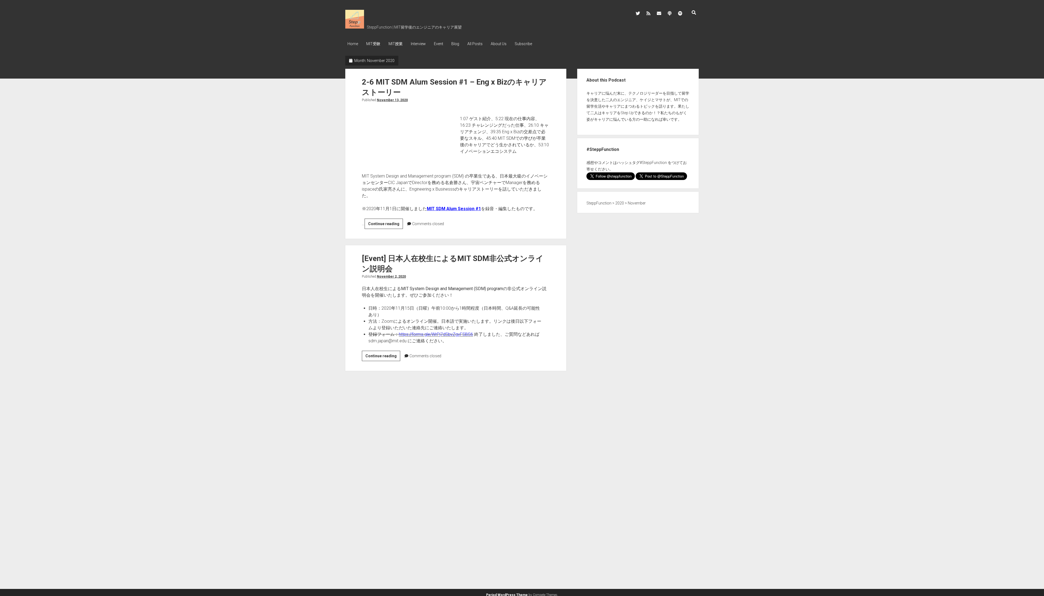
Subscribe (523, 44)
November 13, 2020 (392, 100)
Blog (455, 44)
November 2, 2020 (391, 276)
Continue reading (385, 225)
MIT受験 (373, 44)
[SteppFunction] (354, 26)
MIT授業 (396, 44)
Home (352, 44)
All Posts (475, 44)
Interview (418, 44)
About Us (499, 44)
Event (438, 44)
